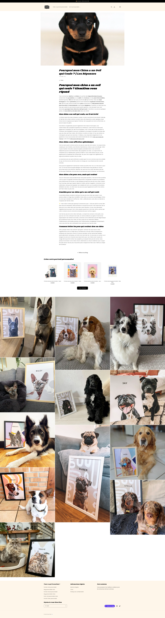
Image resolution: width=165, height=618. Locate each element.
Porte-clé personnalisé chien (51, 596)
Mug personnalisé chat (49, 589)
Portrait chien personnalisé (50, 598)
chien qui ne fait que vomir (77, 139)
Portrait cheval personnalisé (50, 591)
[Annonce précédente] (44, 1)
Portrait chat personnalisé (50, 587)
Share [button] (62, 80)
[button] (74, 7)
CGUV (71, 589)
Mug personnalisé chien (49, 594)
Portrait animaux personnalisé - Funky (72, 281)
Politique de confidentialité (77, 591)
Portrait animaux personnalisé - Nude (52, 281)
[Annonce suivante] (120, 1)
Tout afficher (82, 288)
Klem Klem (49, 614)
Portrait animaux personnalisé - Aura (92, 281)
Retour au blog (83, 252)
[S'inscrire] (65, 605)
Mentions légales (74, 587)
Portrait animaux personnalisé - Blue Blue (112, 282)
